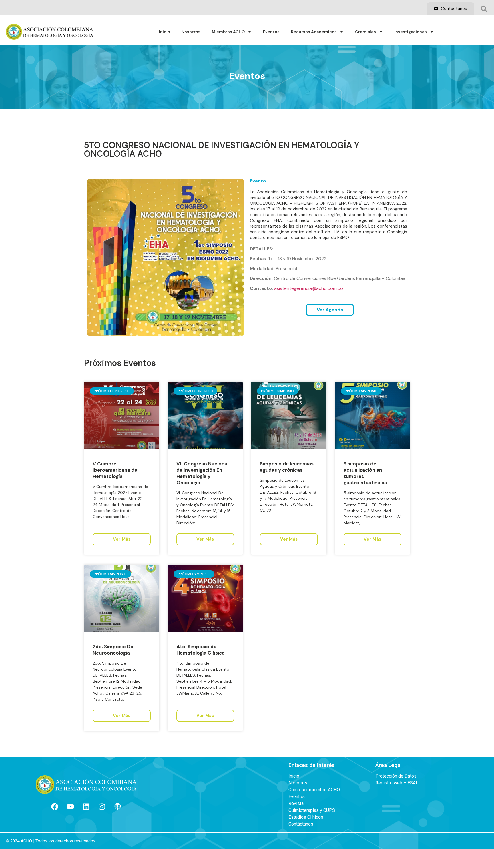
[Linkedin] (86, 807)
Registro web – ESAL (396, 783)
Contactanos (453, 8)
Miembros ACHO (228, 31)
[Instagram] (102, 807)
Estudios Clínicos (305, 817)
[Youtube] (70, 807)
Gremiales (365, 31)
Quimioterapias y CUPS (311, 810)
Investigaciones (410, 31)
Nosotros (191, 31)
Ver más (121, 539)
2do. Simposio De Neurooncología (113, 649)
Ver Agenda (330, 310)
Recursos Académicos (314, 31)
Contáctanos (300, 824)
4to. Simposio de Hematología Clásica (200, 649)
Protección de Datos (396, 776)
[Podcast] (117, 807)
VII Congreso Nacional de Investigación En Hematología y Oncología (202, 473)
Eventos (271, 31)
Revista (296, 803)
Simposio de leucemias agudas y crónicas (287, 467)
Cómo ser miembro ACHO (314, 789)
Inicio (164, 31)
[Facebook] (54, 807)
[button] (484, 9)
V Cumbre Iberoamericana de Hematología (115, 470)
